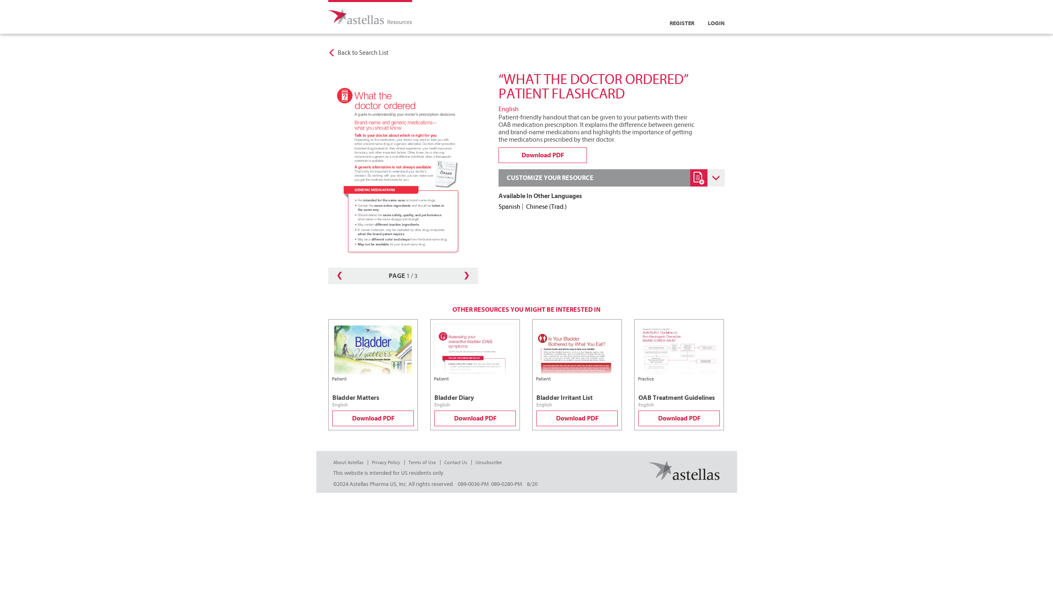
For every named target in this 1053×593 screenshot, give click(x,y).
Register (682, 23)
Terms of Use (422, 462)
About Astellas (348, 462)
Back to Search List (363, 52)
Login (716, 23)
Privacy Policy (386, 462)
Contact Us (455, 462)
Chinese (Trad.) (546, 206)
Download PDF (373, 418)
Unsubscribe (488, 462)
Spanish (509, 206)
